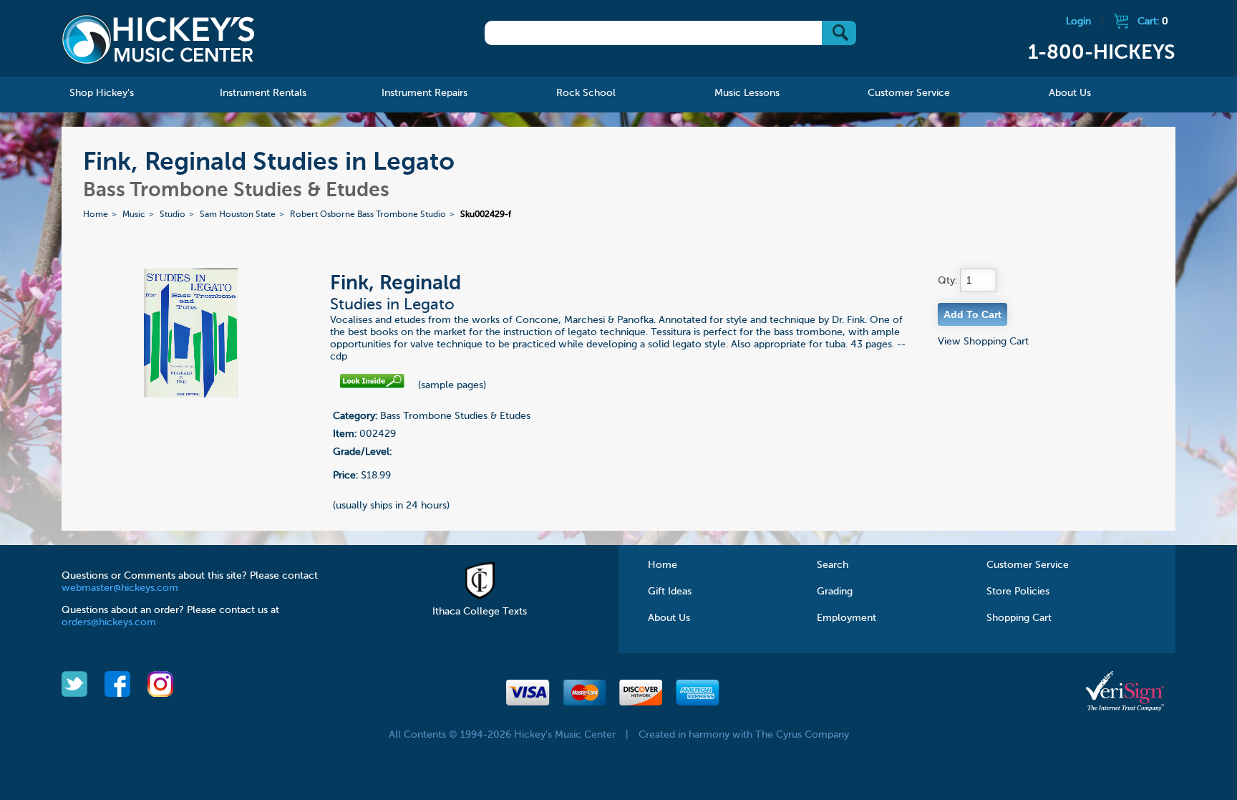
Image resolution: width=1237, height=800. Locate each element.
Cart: (1152, 21)
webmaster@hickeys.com (120, 588)
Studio (172, 215)
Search (832, 565)
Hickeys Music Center (158, 39)
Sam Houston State (238, 215)
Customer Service (1027, 565)
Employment (846, 618)
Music (133, 215)
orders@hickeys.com (109, 622)
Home (95, 215)
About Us (669, 618)
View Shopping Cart (983, 342)
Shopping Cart (1019, 618)
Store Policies (1017, 592)
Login (1078, 21)
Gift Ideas (670, 592)
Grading (835, 592)
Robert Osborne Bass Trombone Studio (368, 215)
